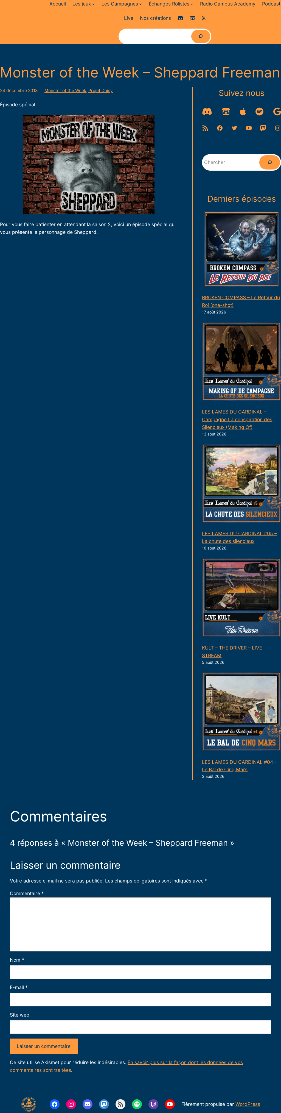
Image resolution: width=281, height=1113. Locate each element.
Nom (17, 960)
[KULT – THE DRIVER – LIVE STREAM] (241, 598)
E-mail (19, 987)
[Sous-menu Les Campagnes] (140, 3)
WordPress (247, 1104)
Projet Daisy (100, 90)
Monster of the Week (65, 90)
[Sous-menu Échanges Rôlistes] (191, 3)
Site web (19, 1015)
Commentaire (27, 893)
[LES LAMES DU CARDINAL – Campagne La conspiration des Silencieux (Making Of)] (241, 362)
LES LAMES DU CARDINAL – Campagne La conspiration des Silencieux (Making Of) (237, 419)
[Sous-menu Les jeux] (93, 3)
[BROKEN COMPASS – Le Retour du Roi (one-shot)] (241, 250)
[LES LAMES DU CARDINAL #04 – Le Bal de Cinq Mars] (241, 712)
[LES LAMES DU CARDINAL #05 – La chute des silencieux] (241, 484)
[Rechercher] (200, 36)
